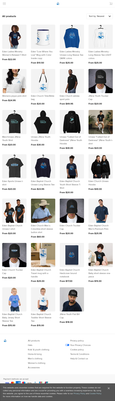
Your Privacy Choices (80, 345)
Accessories (34, 367)
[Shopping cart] (111, 3)
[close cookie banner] (109, 388)
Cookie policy (77, 349)
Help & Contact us (79, 358)
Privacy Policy (79, 393)
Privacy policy (77, 340)
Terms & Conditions (79, 354)
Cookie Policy (95, 393)
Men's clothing (35, 358)
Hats (30, 345)
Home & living (35, 354)
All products (34, 340)
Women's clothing (36, 363)
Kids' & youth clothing (38, 349)
